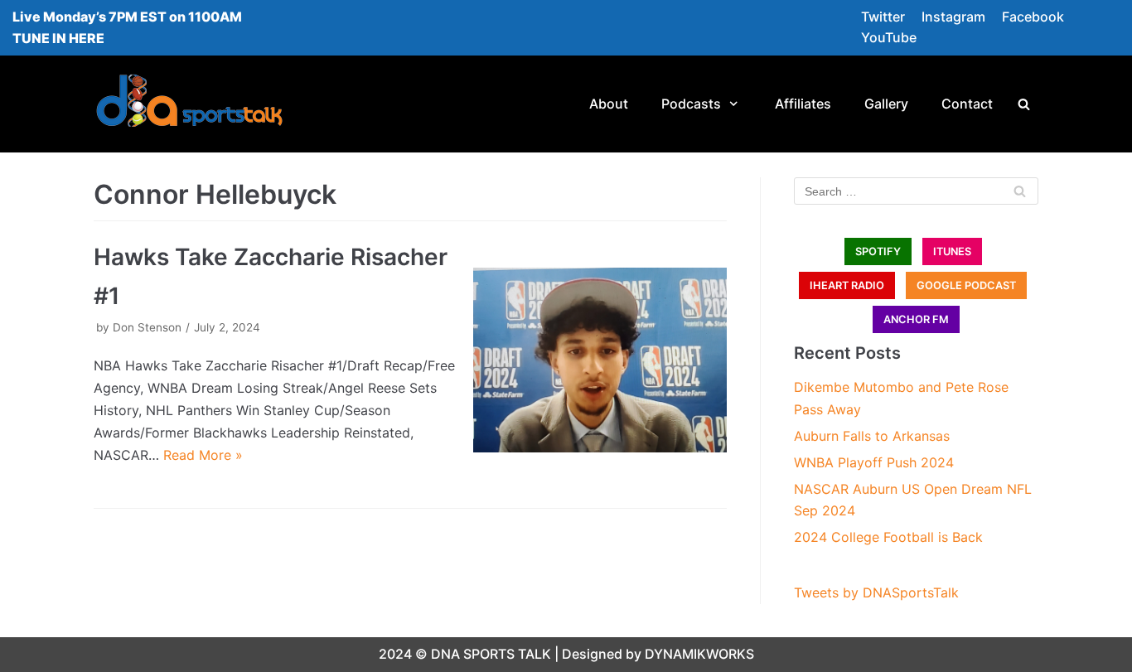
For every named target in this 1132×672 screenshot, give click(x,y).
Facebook (1033, 16)
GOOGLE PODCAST (966, 285)
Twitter (883, 16)
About (608, 103)
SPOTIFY (878, 251)
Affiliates (803, 103)
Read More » (203, 455)
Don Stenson (147, 327)
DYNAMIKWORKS (699, 653)
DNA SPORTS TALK (491, 653)
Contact (967, 103)
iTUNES (952, 251)
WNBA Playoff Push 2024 (874, 462)
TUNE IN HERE (58, 38)
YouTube (889, 37)
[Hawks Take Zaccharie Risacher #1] (600, 360)
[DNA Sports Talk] (189, 104)
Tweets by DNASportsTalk (876, 592)
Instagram (953, 16)
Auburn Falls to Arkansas (872, 436)
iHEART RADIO (847, 285)
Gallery (886, 103)
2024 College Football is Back (888, 537)
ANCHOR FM (916, 319)
